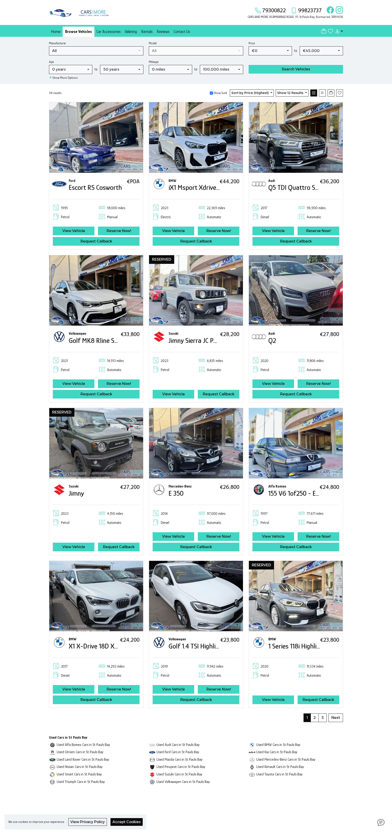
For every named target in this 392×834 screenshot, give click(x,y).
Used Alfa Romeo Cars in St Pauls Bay (83, 745)
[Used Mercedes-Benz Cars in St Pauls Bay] (252, 759)
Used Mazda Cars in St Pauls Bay (180, 759)
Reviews (163, 31)
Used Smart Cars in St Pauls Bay (79, 774)
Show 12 (290, 93)
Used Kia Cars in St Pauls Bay (276, 752)
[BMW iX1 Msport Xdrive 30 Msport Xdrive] (196, 137)
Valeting (131, 31)
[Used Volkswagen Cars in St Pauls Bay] (152, 782)
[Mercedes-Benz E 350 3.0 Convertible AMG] (196, 443)
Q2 (272, 340)
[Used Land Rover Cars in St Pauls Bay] (52, 759)
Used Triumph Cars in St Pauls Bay (81, 782)
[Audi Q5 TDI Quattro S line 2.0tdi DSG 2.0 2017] (296, 137)
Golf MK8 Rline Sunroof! (102, 340)
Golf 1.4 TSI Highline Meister (206, 646)
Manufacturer (57, 43)
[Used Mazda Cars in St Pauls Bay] (152, 759)
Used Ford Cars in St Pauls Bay (178, 752)
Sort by (250, 93)
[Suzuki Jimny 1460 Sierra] (96, 443)
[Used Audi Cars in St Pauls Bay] (152, 745)
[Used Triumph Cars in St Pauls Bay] (52, 782)
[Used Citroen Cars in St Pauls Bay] (52, 752)
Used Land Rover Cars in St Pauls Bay (83, 759)
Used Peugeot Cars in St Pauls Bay (181, 767)
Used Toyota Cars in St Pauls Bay (279, 774)
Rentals (147, 31)
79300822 (274, 10)
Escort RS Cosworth (95, 187)
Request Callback (96, 241)
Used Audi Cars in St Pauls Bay (178, 745)
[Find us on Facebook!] (329, 10)
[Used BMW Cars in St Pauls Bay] (252, 745)
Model (153, 43)
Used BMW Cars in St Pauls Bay (278, 745)
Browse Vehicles (78, 31)
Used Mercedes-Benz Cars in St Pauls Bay (285, 759)
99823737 (310, 10)
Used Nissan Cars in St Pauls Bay (80, 767)
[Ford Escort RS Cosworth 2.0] (96, 137)
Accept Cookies (127, 822)
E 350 (176, 493)
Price (252, 43)
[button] (338, 31)
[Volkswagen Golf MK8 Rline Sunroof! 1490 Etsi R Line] (96, 290)
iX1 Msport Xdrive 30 (197, 187)
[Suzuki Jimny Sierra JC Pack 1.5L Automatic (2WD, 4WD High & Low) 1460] (196, 290)
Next (335, 717)
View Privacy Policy (87, 822)
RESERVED (161, 259)
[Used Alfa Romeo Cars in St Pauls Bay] (52, 745)
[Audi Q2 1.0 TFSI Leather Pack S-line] (296, 290)
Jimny (76, 493)
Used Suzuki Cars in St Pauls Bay (179, 774)
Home (56, 31)
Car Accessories (108, 31)
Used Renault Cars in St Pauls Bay (280, 767)
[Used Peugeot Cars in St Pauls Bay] (152, 767)
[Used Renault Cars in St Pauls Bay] (252, 767)
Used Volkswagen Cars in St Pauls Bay (183, 782)
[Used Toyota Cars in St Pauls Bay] (252, 774)
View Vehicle (73, 231)
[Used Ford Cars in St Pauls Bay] (152, 752)
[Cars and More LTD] (80, 12)
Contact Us (182, 31)
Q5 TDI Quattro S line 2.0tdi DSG (312, 187)
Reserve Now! (119, 231)
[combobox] (96, 51)
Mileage (153, 62)
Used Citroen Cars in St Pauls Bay (80, 752)
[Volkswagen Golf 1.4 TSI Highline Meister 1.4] (196, 596)
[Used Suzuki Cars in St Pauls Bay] (152, 774)
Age (51, 62)
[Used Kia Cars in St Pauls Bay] (252, 752)
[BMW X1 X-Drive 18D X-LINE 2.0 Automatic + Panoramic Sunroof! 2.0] (96, 596)
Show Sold (220, 93)
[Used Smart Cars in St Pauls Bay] (52, 774)
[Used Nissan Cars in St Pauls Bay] (52, 767)
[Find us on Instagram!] (338, 10)
